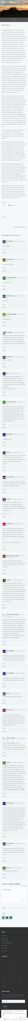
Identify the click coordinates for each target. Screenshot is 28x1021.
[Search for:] (14, 907)
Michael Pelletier (11, 738)
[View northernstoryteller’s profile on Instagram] (10, 918)
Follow (5, 1006)
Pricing (6, 940)
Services (6, 938)
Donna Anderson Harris (13, 614)
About (5, 948)
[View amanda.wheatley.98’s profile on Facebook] (3, 918)
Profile (5, 945)
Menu (14, 20)
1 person (8, 514)
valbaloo (9, 499)
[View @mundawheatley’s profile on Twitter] (7, 918)
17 (21, 974)
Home (5, 935)
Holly (17, 884)
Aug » (4, 986)
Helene (8, 452)
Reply (4, 253)
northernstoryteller (14, 4)
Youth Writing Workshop (19, 227)
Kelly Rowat (10, 523)
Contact (6, 951)
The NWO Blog (8, 943)
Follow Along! (5, 991)
